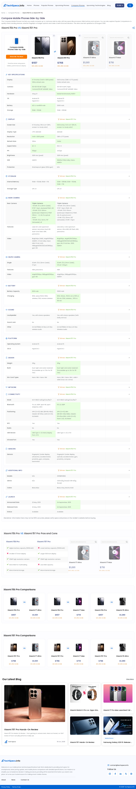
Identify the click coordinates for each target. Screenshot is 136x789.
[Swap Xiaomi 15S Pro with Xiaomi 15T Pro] (55, 52)
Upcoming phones (62, 5)
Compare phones (78, 5)
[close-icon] (53, 35)
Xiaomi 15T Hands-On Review (82, 742)
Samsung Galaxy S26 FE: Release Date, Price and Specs (117, 742)
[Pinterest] (131, 774)
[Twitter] (126, 774)
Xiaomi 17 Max (115, 57)
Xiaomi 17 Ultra (89, 57)
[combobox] (119, 5)
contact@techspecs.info (119, 765)
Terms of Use (16, 787)
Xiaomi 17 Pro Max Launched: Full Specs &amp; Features (117, 710)
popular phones (47, 5)
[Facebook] (115, 774)
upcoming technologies (96, 5)
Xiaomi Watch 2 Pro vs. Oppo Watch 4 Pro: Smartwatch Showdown (84, 710)
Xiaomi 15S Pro (38, 58)
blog (109, 5)
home (29, 5)
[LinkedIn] (120, 774)
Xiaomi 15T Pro (63, 58)
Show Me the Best (16, 57)
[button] (68, 119)
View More (130, 679)
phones (36, 5)
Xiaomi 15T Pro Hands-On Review (21, 729)
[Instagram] (110, 774)
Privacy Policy (5, 787)
